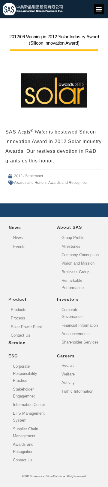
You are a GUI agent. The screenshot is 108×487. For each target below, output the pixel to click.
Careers (66, 355)
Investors (68, 299)
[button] (99, 9)
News (15, 227)
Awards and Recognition (68, 183)
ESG (13, 355)
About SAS (69, 227)
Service (17, 342)
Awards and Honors (30, 183)
